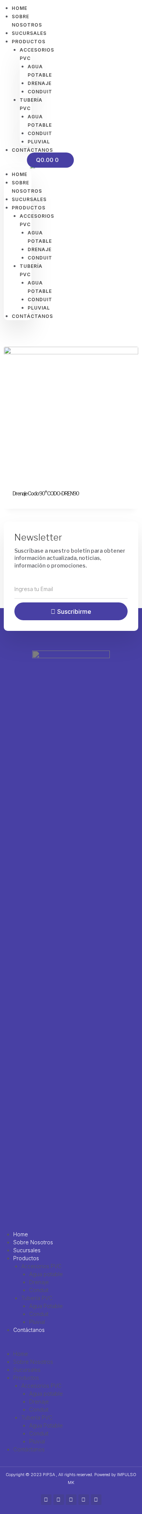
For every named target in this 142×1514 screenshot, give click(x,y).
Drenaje (39, 1282)
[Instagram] (58, 1499)
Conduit (38, 1290)
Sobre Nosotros (33, 1242)
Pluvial (37, 1322)
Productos (26, 1258)
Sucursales (27, 1250)
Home (19, 174)
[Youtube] (83, 1499)
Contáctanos (29, 1330)
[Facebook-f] (46, 1499)
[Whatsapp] (71, 1499)
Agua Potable (46, 1306)
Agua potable (46, 1274)
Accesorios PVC (41, 1266)
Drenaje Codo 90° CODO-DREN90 (45, 493)
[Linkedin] (96, 1499)
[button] (17, 166)
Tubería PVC (36, 1298)
